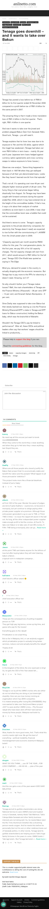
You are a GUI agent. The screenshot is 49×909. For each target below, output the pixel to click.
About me (6, 900)
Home (4, 19)
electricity (32, 353)
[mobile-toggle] (4, 13)
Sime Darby (7, 356)
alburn (5, 500)
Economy (23, 22)
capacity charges (21, 353)
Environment (17, 24)
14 (46, 43)
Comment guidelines (38, 900)
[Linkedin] (15, 48)
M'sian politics (26, 24)
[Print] (36, 48)
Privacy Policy (28, 902)
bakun (11, 353)
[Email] (30, 48)
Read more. (14, 872)
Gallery (19, 902)
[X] (10, 48)
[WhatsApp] (25, 48)
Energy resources (7, 24)
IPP (39, 353)
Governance (13, 19)
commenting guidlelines (21, 345)
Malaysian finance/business (10, 27)
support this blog (23, 339)
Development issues (32, 22)
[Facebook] (4, 48)
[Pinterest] (20, 48)
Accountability (23, 19)
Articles (26, 900)
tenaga (15, 356)
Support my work (16, 900)
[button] (46, 13)
